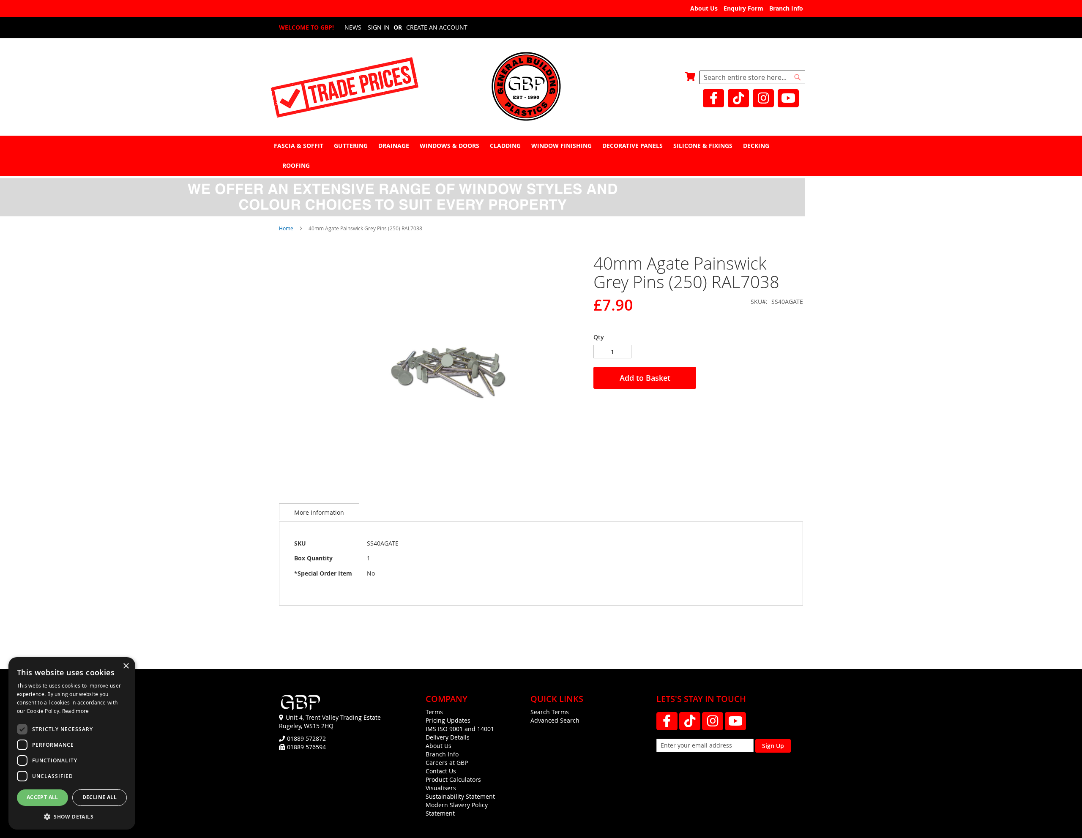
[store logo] (541, 87)
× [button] (126, 666)
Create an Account (436, 27)
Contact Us (441, 771)
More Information (319, 512)
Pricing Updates (448, 720)
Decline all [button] (99, 797)
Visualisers (441, 788)
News (352, 27)
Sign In (379, 27)
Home (286, 228)
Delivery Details (448, 737)
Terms (434, 712)
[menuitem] (299, 146)
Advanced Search (554, 720)
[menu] (541, 155)
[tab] (541, 156)
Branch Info (786, 8)
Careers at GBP (447, 763)
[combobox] (752, 77)
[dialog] (71, 743)
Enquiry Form (743, 8)
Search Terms (549, 712)
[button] (72, 816)
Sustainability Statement (460, 796)
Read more (75, 710)
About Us (704, 8)
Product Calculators (453, 779)
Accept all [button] (42, 797)
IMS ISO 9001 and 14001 (460, 729)
